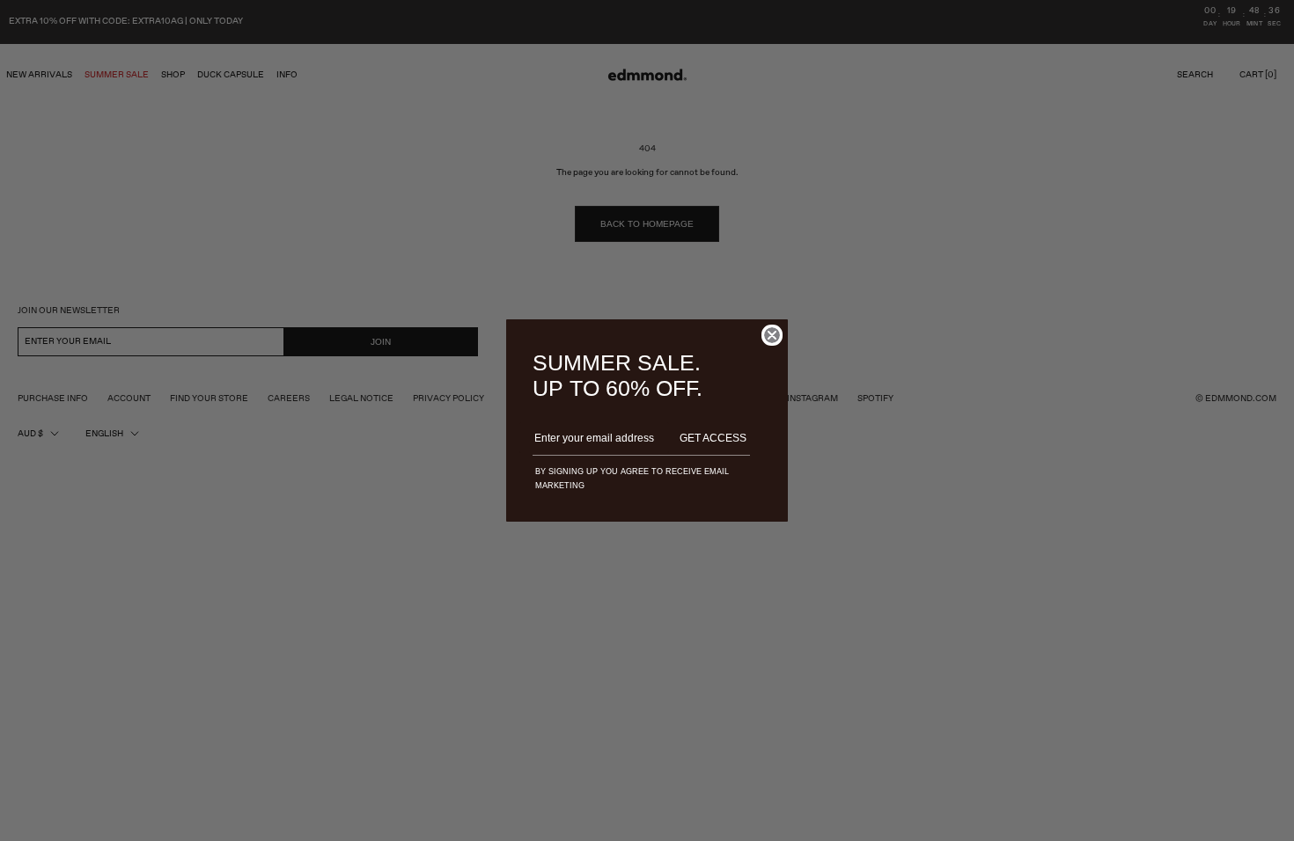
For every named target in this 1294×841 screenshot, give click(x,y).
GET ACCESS (713, 438)
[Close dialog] (772, 335)
